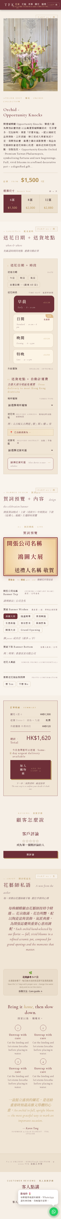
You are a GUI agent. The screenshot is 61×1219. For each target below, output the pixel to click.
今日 (12, 277)
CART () (53, 5)
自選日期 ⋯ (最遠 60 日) (24, 284)
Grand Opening (30, 629)
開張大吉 (10, 629)
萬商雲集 (41, 623)
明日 (22, 277)
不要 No (23, 684)
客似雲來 (26, 623)
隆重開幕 (26, 616)
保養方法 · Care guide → (30, 991)
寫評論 (30, 854)
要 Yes (10, 684)
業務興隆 (41, 616)
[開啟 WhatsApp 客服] (53, 1211)
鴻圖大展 (10, 616)
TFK (10, 5)
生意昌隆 (10, 623)
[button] (34, 304)
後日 (32, 277)
